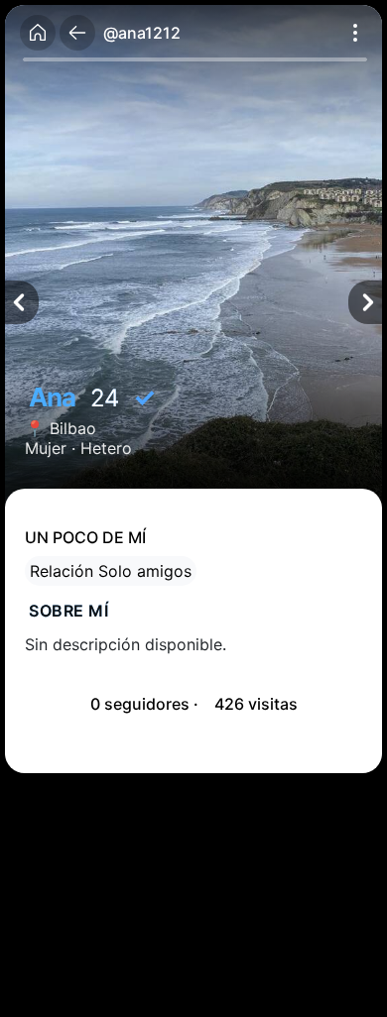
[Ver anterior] (22, 302)
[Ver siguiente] (365, 302)
